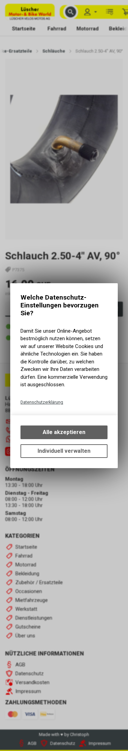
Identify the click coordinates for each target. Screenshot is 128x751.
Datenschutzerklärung (41, 402)
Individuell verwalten (64, 451)
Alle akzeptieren (64, 432)
